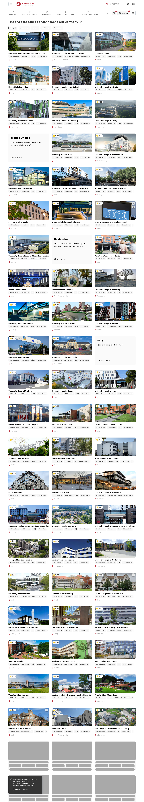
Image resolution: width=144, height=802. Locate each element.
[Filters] (133, 13)
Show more (16, 157)
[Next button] (108, 13)
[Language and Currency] (133, 4)
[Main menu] (11, 4)
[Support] (128, 4)
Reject (25, 789)
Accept (17, 789)
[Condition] (114, 13)
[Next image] (33, 48)
